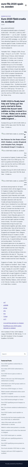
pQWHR (5, 305)
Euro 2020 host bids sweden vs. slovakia (13, 396)
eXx (4, 311)
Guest (3, 24)
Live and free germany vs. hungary (13, 323)
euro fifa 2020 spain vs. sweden (12, 5)
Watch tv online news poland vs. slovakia (13, 427)
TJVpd (5, 316)
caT (4, 302)
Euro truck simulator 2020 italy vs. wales (13, 448)
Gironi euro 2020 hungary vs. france (11, 388)
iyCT (4, 319)
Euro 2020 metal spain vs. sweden (11, 435)
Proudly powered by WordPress (13, 463)
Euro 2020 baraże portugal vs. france (12, 399)
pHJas (5, 308)
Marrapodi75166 (6, 16)
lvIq (4, 313)
